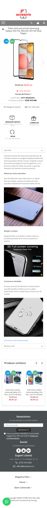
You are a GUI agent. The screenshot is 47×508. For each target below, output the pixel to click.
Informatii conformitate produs (16, 340)
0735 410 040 (25, 462)
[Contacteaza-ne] (31, 22)
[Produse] (3, 23)
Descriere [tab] (7, 150)
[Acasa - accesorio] (23, 13)
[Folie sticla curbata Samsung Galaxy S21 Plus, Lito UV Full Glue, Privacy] (12, 378)
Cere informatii (33, 107)
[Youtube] (23, 450)
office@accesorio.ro (25, 466)
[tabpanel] (23, 59)
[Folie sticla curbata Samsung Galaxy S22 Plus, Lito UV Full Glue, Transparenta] (34, 378)
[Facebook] (18, 450)
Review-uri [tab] (9, 346)
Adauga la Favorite (13, 107)
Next (43, 62)
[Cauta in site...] (44, 22)
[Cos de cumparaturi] (38, 22)
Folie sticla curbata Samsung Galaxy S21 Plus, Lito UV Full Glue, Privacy (12, 392)
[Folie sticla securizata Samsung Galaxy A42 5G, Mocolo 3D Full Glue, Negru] (23, 59)
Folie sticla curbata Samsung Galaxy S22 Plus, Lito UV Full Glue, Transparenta (34, 392)
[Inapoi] (2, 29)
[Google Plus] (28, 450)
